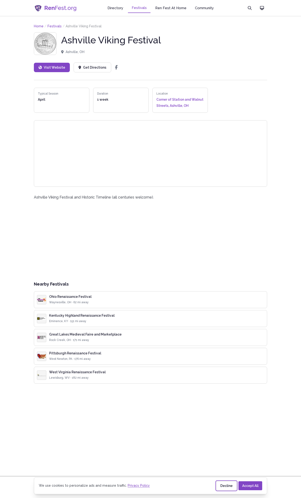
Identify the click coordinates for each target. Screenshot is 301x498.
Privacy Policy (139, 485)
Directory (115, 8)
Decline (226, 486)
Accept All (250, 486)
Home (39, 26)
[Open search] (250, 8)
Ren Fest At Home (170, 8)
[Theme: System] (262, 8)
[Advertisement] (150, 241)
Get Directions (94, 67)
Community (204, 8)
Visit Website (54, 67)
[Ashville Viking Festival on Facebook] (116, 67)
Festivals (139, 8)
